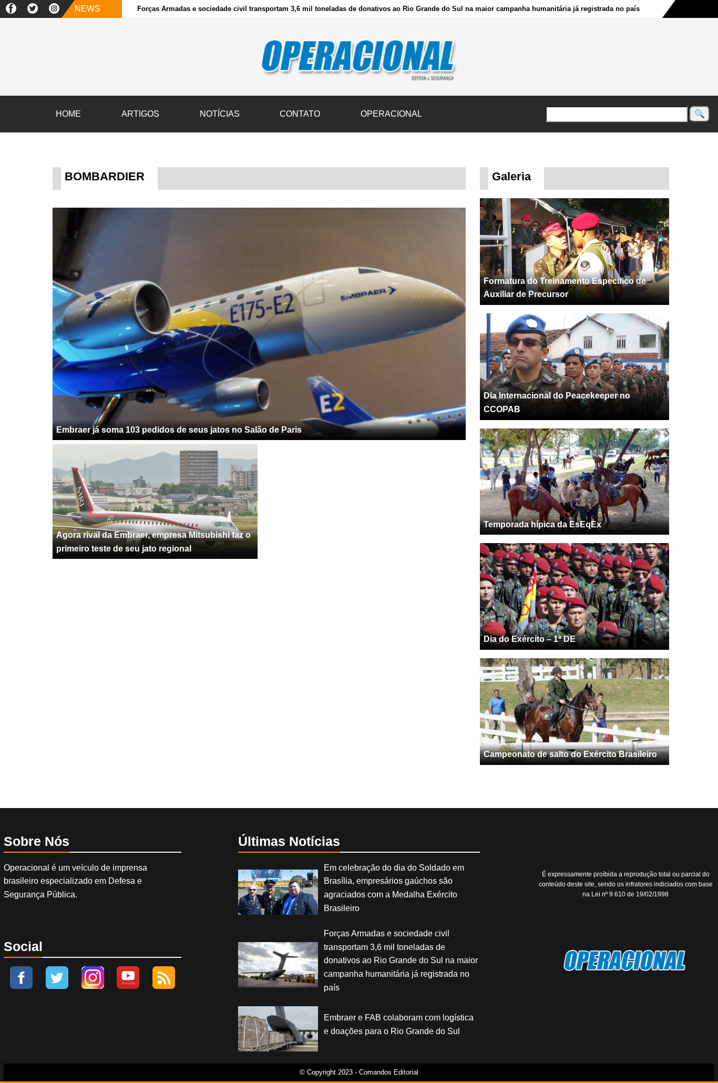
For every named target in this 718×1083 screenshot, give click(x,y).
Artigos (140, 113)
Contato (300, 113)
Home (68, 113)
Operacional (391, 113)
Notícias (220, 113)
